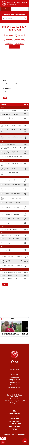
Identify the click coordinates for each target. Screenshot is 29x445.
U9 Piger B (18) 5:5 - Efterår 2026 (10, 238)
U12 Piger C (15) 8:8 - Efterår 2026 (10, 223)
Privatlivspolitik (15, 382)
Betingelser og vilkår (14, 387)
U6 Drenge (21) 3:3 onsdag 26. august (11, 272)
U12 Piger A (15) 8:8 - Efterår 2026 (10, 214)
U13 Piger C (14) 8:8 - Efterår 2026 (10, 207)
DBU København (14, 421)
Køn (4, 80)
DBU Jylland (14, 419)
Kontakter (8, 39)
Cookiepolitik (14, 385)
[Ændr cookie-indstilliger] (3, 442)
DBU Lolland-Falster (14, 424)
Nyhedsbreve (14, 369)
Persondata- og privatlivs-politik (14, 434)
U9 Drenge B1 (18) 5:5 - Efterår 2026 (11, 235)
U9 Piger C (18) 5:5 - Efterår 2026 (10, 243)
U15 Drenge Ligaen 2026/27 (9, 144)
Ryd (5, 98)
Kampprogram (19, 39)
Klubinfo (20, 35)
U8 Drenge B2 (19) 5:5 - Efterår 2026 (11, 250)
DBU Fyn (14, 416)
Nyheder (14, 372)
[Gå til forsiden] (13, 3)
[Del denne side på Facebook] (2, 438)
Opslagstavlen (14, 47)
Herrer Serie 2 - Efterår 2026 (9, 110)
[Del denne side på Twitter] (4, 438)
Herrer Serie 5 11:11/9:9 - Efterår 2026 (11, 114)
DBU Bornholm (14, 413)
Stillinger (9, 43)
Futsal (14, 429)
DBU (14, 411)
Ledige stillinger (14, 380)
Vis (5, 284)
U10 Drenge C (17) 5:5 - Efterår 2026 (11, 229)
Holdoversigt (10, 35)
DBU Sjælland (14, 426)
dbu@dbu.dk (15, 403)
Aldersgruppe (7, 88)
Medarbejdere (14, 377)
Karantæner (19, 43)
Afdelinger (14, 374)
